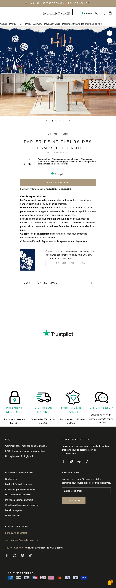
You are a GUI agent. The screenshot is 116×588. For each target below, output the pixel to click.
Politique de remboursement (19, 500)
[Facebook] (63, 460)
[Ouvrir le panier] (110, 13)
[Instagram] (71, 460)
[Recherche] (103, 13)
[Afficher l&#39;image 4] (63, 121)
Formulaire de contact (16, 533)
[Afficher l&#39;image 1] (52, 121)
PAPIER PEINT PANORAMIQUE (25, 24)
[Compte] (96, 13)
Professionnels (12, 515)
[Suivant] (69, 120)
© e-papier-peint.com (21, 573)
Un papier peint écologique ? (19, 456)
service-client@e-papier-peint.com (22, 540)
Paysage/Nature (52, 24)
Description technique (41, 283)
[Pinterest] (79, 460)
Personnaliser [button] (58, 182)
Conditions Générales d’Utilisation (21, 505)
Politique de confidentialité (18, 494)
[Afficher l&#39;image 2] (56, 121)
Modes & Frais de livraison (18, 484)
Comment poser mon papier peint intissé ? (26, 446)
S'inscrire (73, 500)
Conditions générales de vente (20, 489)
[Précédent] (46, 120)
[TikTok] (86, 460)
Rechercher (11, 479)
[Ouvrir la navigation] (6, 13)
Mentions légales (13, 510)
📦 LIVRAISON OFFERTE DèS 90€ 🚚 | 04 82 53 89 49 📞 (58, 3)
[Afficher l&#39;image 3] (60, 121)
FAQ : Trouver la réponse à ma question (25, 451)
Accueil (3, 24)
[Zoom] (109, 33)
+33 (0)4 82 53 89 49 (15, 547)
